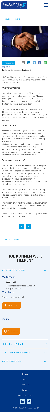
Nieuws (25, 374)
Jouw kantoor (13, 305)
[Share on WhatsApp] (45, 63)
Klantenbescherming (25, 395)
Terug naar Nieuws (12, 19)
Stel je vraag (13, 331)
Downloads (25, 385)
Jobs (25, 379)
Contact (25, 390)
